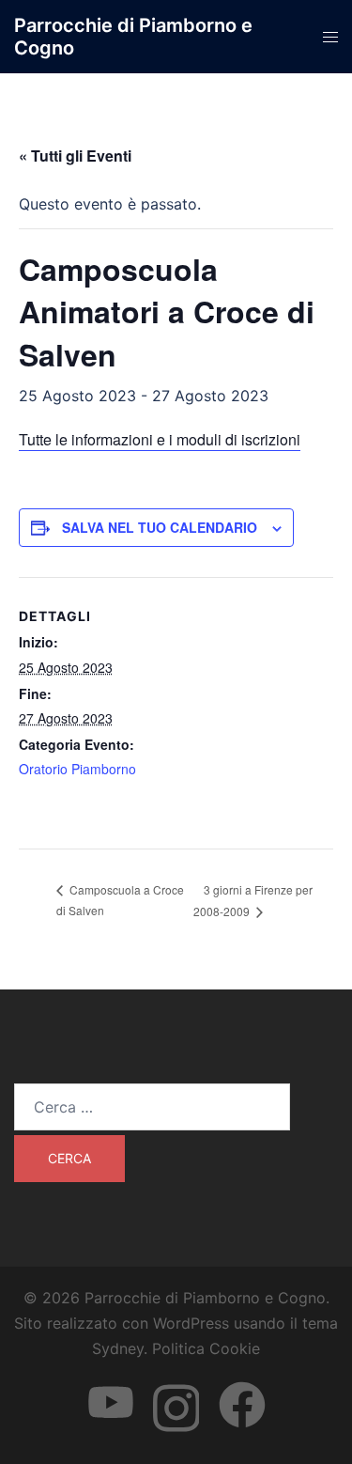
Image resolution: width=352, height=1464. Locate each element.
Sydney (118, 1348)
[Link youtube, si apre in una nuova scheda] (110, 1387)
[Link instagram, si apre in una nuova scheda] (176, 1387)
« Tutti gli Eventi (75, 155)
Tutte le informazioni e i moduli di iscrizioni (159, 439)
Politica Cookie (206, 1348)
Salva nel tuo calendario (159, 527)
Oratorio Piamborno (77, 768)
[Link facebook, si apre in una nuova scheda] (242, 1387)
